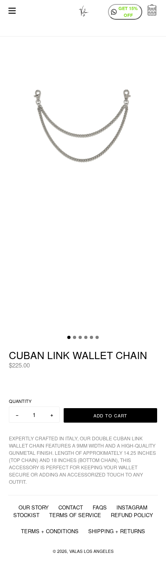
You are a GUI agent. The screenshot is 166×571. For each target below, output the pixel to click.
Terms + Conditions (50, 531)
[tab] (69, 337)
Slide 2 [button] (74, 337)
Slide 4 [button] (85, 337)
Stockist (26, 515)
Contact (70, 507)
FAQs (100, 507)
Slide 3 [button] (80, 337)
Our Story (34, 507)
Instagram (131, 507)
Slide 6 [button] (97, 337)
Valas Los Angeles (91, 551)
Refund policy (132, 515)
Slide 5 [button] (91, 337)
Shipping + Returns (116, 531)
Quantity (20, 401)
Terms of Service (75, 515)
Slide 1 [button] (69, 337)
